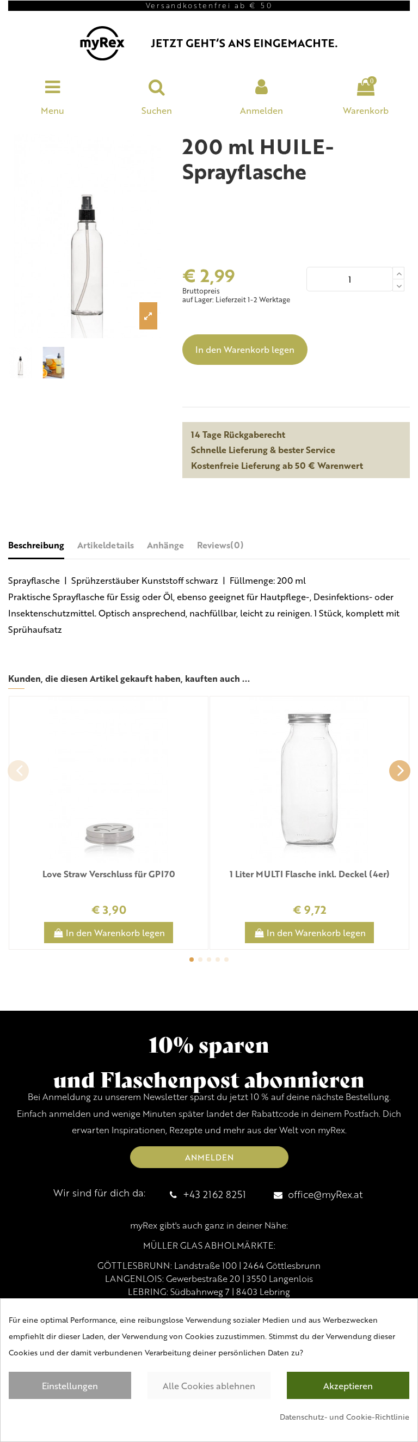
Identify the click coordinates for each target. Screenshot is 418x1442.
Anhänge (165, 545)
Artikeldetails (105, 545)
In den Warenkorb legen (244, 349)
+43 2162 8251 (214, 1194)
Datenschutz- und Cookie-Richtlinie (344, 1417)
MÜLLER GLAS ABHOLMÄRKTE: (209, 1245)
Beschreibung (36, 545)
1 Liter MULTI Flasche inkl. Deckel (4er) (310, 873)
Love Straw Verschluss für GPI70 (108, 873)
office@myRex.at (325, 1194)
